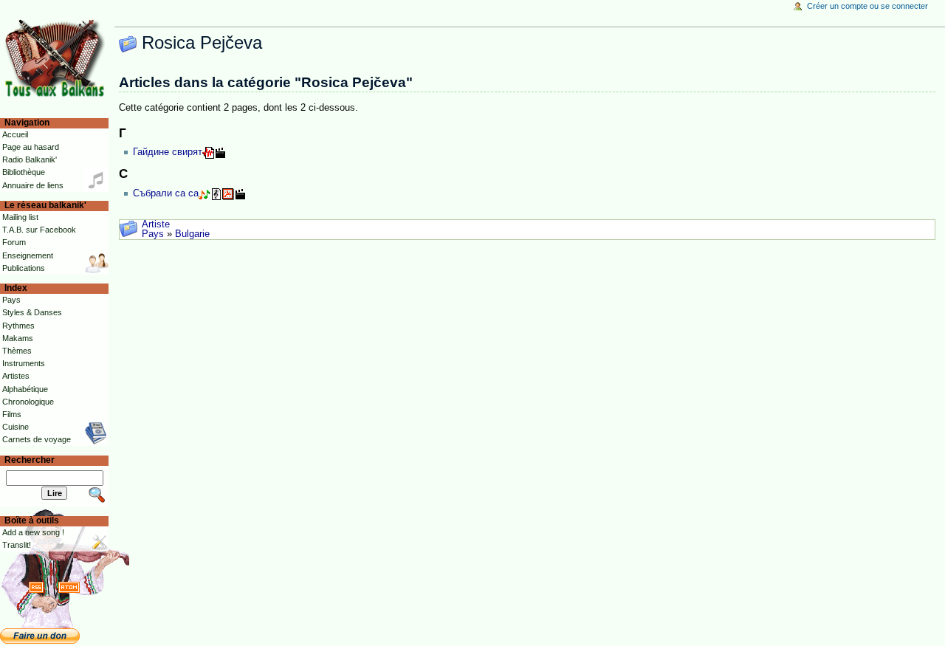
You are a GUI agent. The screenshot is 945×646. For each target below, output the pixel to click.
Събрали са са (166, 193)
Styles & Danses (32, 312)
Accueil (15, 134)
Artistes (16, 375)
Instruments (23, 363)
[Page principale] (57, 57)
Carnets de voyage (36, 439)
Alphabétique (25, 389)
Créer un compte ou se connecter (867, 5)
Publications (23, 268)
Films (11, 414)
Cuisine (15, 426)
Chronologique (28, 401)
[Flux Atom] (69, 587)
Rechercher (29, 460)
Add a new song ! (33, 532)
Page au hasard (30, 146)
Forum (14, 242)
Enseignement (27, 255)
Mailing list (20, 217)
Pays (153, 234)
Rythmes (18, 325)
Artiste (156, 224)
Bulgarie (192, 234)
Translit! (16, 544)
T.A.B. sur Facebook (39, 229)
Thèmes (17, 350)
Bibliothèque (23, 172)
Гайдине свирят (167, 152)
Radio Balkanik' (29, 159)
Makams (17, 338)
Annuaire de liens (32, 185)
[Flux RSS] (36, 587)
